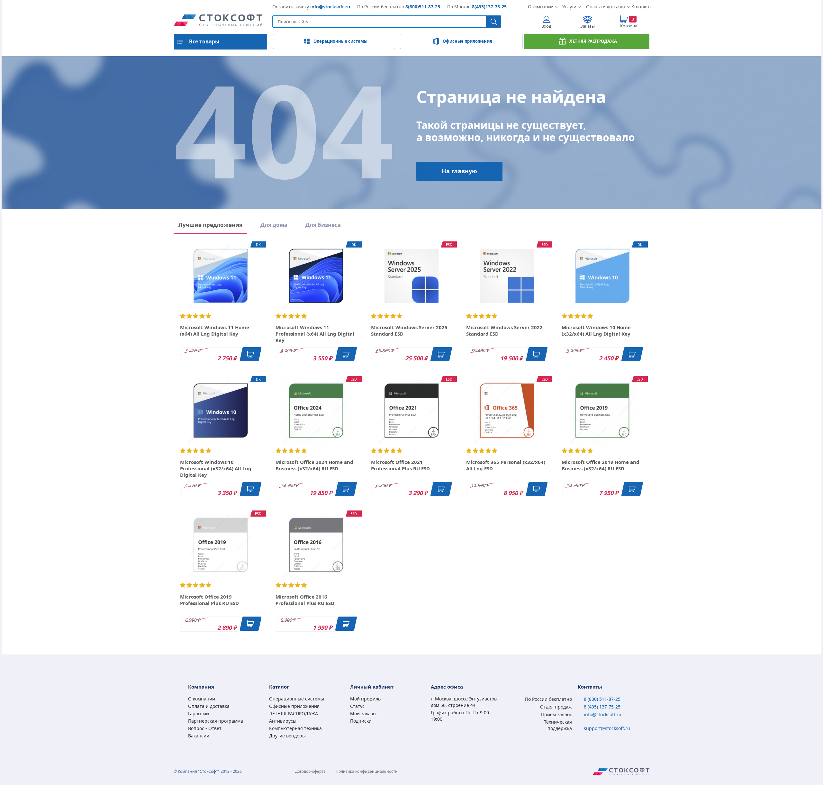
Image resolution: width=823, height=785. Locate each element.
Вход (546, 26)
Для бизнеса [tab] (323, 225)
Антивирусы (282, 721)
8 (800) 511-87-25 (602, 699)
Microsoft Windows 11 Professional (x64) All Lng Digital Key (315, 333)
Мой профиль (365, 699)
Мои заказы (363, 713)
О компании (540, 7)
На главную (459, 171)
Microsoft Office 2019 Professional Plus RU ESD (209, 599)
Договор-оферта (310, 771)
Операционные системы (340, 41)
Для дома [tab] (273, 225)
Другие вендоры (287, 736)
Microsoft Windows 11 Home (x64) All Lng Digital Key (214, 330)
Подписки (361, 721)
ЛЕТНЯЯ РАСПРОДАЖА (593, 41)
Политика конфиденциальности (367, 771)
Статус (357, 706)
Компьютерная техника (295, 728)
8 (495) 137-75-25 (602, 707)
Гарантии (198, 713)
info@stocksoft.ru (330, 7)
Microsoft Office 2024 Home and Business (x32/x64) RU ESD (314, 465)
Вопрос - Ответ (205, 728)
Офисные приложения (467, 41)
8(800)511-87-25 (422, 7)
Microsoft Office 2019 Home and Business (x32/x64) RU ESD (600, 465)
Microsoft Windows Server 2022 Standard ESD (504, 330)
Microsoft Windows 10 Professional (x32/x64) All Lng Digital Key (215, 468)
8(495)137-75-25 (489, 7)
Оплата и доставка (603, 7)
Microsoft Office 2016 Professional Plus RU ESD (305, 599)
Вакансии (198, 736)
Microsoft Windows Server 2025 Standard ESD (409, 330)
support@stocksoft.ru (607, 728)
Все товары (204, 41)
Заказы (587, 26)
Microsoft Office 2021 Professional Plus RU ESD (400, 465)
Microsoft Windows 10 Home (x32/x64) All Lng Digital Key (596, 330)
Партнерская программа (215, 721)
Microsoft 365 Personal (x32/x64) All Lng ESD (505, 465)
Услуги (569, 7)
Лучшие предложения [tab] (210, 225)
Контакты (640, 7)
